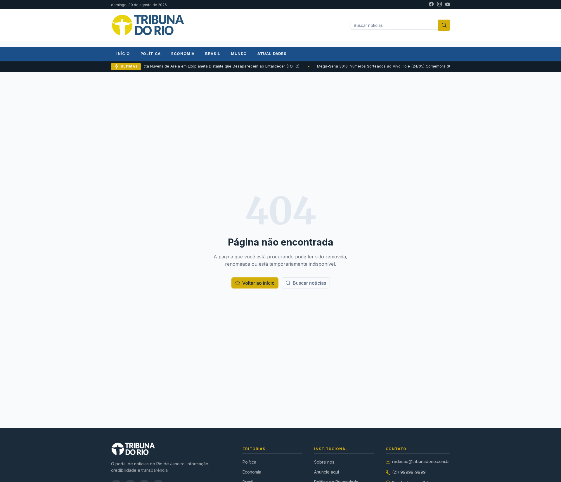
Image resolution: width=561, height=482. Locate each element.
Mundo (239, 53)
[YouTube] (447, 5)
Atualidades (271, 53)
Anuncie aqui (326, 471)
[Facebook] (431, 5)
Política (151, 53)
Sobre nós (324, 461)
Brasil (212, 53)
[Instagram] (439, 5)
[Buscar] (444, 25)
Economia (183, 53)
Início (123, 53)
